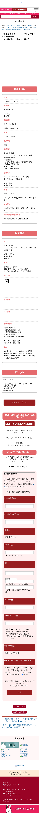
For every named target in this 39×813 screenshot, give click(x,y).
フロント (13, 25)
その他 (7, 25)
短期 (26, 27)
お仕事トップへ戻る (19, 712)
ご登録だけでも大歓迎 (24, 809)
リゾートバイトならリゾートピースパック (12, 3)
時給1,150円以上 (17, 29)
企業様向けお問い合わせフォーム (19, 774)
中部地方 (29, 25)
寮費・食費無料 (6, 29)
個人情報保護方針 (13, 772)
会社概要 (25, 772)
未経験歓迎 (20, 27)
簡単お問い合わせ (19, 402)
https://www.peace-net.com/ (12, 795)
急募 (14, 27)
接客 (18, 25)
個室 (34, 27)
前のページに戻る (19, 706)
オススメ (9, 27)
